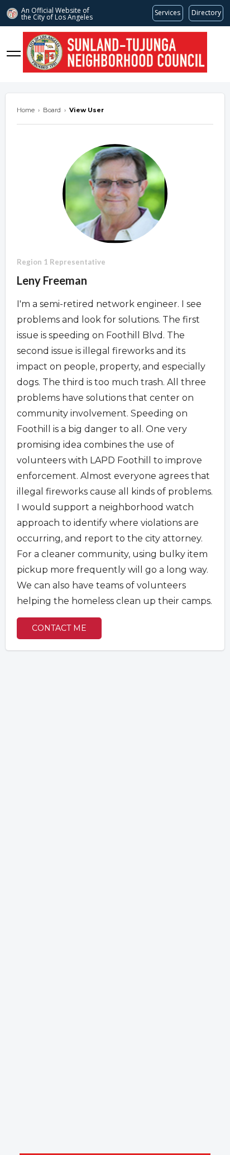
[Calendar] (216, 53)
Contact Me (59, 628)
